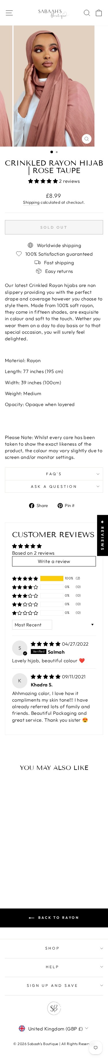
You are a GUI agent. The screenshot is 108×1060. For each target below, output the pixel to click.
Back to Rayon (58, 917)
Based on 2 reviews (33, 553)
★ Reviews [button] (102, 535)
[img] (46, 644)
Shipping (31, 202)
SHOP (52, 948)
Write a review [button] (54, 561)
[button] (43, 181)
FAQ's (54, 473)
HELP (53, 966)
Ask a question (54, 486)
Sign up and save (52, 985)
